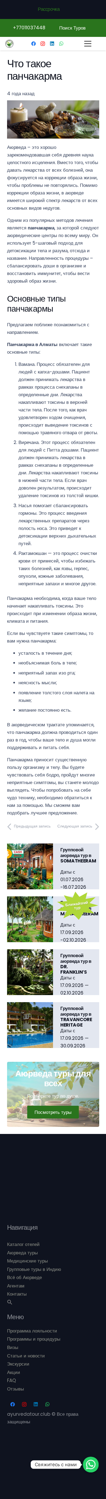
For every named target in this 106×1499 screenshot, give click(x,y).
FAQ (11, 1380)
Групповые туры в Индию (34, 1269)
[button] (10, 1303)
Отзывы (15, 1389)
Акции (13, 1372)
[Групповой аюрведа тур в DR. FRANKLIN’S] (30, 953)
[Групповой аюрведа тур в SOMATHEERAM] (30, 847)
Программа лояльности (32, 1331)
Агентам (15, 1286)
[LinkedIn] (52, 43)
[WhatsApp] (61, 43)
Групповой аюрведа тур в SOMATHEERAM (78, 855)
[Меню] (87, 43)
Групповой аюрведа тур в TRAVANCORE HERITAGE (76, 1016)
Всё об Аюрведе (24, 1277)
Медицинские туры (27, 1261)
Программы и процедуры (33, 1339)
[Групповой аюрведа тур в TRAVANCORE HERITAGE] (30, 1006)
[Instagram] (42, 43)
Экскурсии (18, 1364)
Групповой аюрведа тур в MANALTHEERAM (79, 908)
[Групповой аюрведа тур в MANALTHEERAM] (30, 900)
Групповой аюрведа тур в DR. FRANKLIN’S (75, 963)
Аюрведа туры (22, 1252)
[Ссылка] (9, 44)
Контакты (17, 1294)
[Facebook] (33, 43)
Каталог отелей (23, 1244)
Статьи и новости (26, 1356)
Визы (12, 1347)
